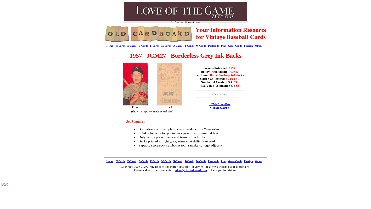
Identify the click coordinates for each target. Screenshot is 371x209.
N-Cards (120, 45)
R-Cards (177, 45)
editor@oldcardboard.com (191, 170)
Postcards (213, 45)
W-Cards (201, 45)
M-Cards (166, 45)
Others (258, 45)
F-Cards (154, 45)
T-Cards (189, 45)
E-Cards (143, 45)
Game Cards (235, 45)
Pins (223, 45)
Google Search (219, 107)
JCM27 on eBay (219, 104)
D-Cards (131, 45)
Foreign (248, 45)
